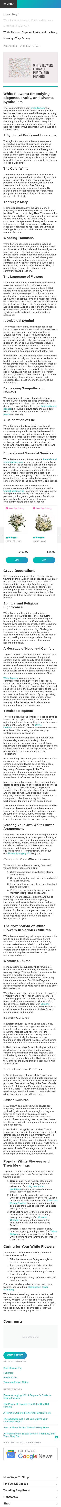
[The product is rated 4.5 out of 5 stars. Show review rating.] (11, 537)
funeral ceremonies (13, 491)
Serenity (44, 1003)
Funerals (8, 1372)
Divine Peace (39, 541)
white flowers (38, 108)
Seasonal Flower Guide (15, 1382)
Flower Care (10, 1377)
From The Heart (13, 541)
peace (6, 414)
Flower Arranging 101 (19, 853)
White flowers (10, 678)
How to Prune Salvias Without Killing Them (26, 1427)
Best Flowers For (12, 1368)
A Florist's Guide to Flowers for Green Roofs (27, 1412)
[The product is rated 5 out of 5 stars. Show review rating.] (38, 537)
